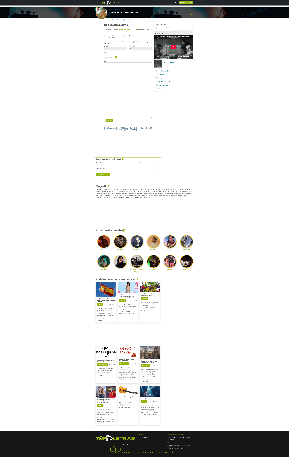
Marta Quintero (102, 364)
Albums (113, 20)
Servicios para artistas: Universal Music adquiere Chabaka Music (105, 360)
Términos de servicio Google (176, 448)
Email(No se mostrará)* (135, 163)
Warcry (100, 304)
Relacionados (133, 20)
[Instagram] (117, 450)
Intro (160, 78)
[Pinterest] (114, 450)
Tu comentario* (100, 168)
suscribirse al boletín (109, 57)
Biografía (125, 20)
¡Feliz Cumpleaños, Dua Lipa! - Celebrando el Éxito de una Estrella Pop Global (127, 296)
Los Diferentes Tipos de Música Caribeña (148, 294)
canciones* (132, 46)
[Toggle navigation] (98, 2)
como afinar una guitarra (127, 397)
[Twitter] (119, 450)
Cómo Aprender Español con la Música (127, 359)
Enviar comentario (103, 174)
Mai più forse (163, 74)
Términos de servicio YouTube (176, 447)
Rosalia (144, 402)
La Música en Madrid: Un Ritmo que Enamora (149, 362)
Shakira (100, 405)
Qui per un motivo (164, 81)
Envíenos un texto (186, 3)
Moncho (144, 298)
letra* (105, 61)
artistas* (106, 46)
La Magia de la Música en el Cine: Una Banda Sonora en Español (106, 300)
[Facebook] (111, 450)
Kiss (159, 88)
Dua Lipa (122, 300)
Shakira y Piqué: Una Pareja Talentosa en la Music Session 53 (104, 401)
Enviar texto (109, 120)
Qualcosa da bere (164, 71)
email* (106, 52)
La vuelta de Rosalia (147, 399)
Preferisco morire (164, 85)
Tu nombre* (99, 163)
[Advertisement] (141, 141)
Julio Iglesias (145, 365)
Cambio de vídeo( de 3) (161, 33)
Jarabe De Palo (124, 363)
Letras (119, 20)
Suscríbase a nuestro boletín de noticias (179, 445)
